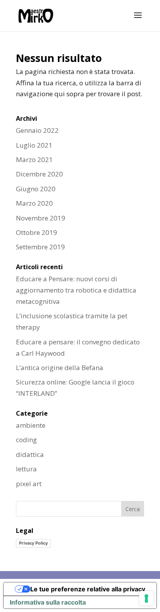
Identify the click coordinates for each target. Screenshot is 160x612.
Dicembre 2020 (39, 173)
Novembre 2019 (40, 217)
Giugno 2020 (36, 188)
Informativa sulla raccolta (48, 602)
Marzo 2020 (34, 203)
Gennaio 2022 (37, 130)
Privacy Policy (33, 543)
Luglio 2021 (34, 145)
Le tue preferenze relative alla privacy (87, 589)
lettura (26, 468)
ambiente (30, 425)
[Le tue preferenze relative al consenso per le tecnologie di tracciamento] (146, 598)
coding (26, 439)
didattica (30, 454)
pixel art (29, 483)
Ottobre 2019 (36, 232)
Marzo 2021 (34, 159)
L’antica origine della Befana (59, 367)
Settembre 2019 (40, 246)
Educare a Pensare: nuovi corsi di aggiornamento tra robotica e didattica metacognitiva (76, 290)
